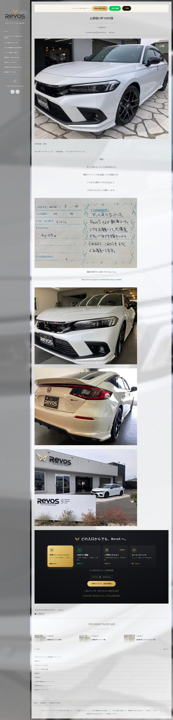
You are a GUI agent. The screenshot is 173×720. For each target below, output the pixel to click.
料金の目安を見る (100, 8)
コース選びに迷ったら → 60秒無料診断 (101, 570)
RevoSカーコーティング (41, 689)
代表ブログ (38, 661)
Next (164, 649)
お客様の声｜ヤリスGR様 (54, 639)
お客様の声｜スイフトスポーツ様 (145, 639)
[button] (15, 81)
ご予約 (127, 8)
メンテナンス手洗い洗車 (41, 669)
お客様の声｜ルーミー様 (98, 639)
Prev (38, 649)
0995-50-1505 (114, 591)
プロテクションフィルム (41, 665)
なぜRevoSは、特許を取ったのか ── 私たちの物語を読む (101, 595)
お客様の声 (102, 27)
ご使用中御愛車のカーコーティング (44, 681)
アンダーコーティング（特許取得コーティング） (48, 657)
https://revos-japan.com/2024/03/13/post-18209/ (101, 280)
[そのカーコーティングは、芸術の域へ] (15, 21)
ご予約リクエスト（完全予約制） (102, 584)
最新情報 (37, 673)
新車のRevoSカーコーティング (43, 685)
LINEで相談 (115, 8)
